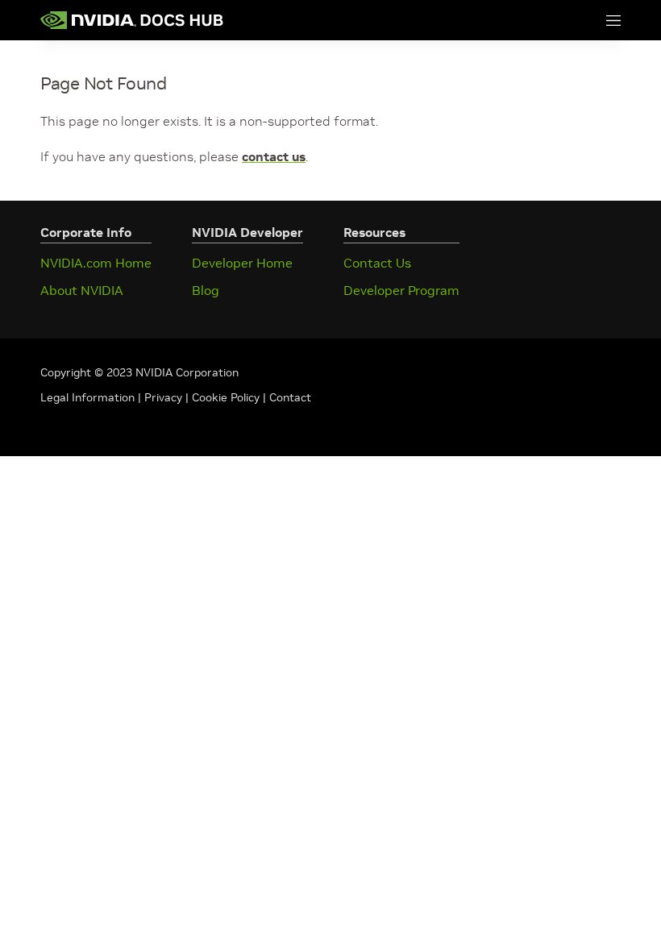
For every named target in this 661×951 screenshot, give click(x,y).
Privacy (164, 397)
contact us (274, 156)
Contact (290, 397)
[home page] (132, 20)
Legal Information (87, 397)
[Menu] (597, 20)
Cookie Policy (226, 397)
